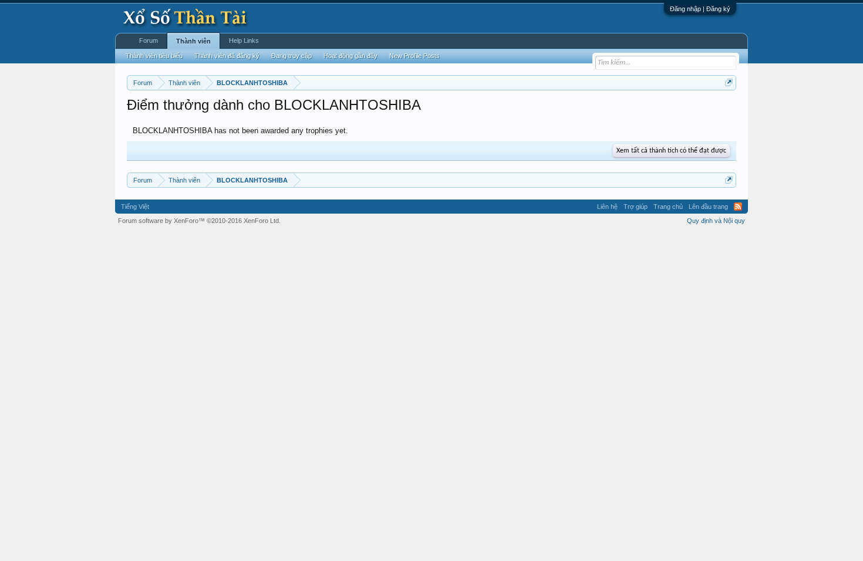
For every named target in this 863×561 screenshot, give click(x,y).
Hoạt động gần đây (350, 55)
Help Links (244, 40)
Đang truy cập (291, 55)
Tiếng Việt (135, 206)
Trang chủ (668, 206)
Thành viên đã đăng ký (226, 55)
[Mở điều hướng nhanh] (729, 82)
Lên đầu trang (708, 206)
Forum (148, 40)
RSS (738, 206)
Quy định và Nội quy (716, 220)
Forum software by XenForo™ (199, 220)
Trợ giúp (635, 206)
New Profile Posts (414, 55)
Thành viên (193, 41)
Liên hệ (607, 206)
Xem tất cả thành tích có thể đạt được (671, 150)
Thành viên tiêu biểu (154, 55)
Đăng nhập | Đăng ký (700, 8)
